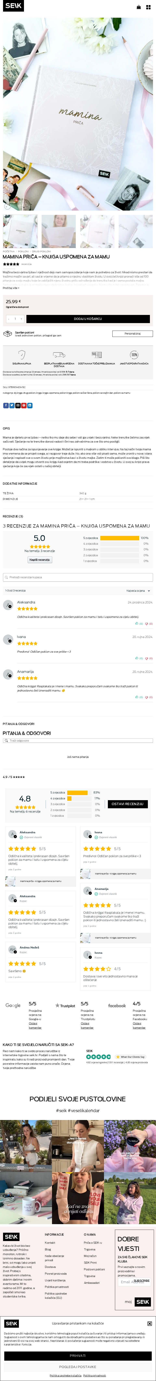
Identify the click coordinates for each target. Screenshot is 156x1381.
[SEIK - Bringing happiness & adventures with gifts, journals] (23, 7)
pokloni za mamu (122, 393)
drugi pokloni (41, 251)
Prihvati (78, 1355)
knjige (39, 393)
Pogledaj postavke (78, 1367)
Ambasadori (92, 1283)
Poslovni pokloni (94, 1269)
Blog (48, 1249)
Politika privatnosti (94, 1375)
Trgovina (89, 1249)
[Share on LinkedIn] (30, 406)
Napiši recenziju (40, 559)
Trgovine (89, 1276)
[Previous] (11, 114)
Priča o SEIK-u (93, 1242)
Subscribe (142, 1281)
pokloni (23, 251)
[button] (150, 1324)
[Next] (144, 114)
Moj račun (90, 1256)
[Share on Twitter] (12, 406)
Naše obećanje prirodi (54, 1258)
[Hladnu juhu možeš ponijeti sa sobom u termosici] (130, 1146)
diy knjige (18, 393)
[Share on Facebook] (6, 406)
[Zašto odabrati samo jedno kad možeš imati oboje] (78, 1198)
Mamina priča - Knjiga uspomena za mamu (41, 881)
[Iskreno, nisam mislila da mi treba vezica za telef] (26, 1146)
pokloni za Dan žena (82, 393)
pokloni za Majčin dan (103, 393)
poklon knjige (66, 393)
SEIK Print (90, 1262)
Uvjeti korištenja (55, 1280)
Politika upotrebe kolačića (65, 1375)
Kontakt (50, 1242)
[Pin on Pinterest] (24, 406)
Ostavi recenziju (128, 804)
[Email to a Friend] (18, 406)
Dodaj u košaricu (88, 319)
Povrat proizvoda (56, 1273)
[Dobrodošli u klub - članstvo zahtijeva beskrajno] (26, 1198)
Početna (9, 251)
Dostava (50, 1267)
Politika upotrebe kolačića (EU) (56, 1295)
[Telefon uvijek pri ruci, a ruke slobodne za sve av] (130, 1198)
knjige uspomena (51, 393)
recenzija (27, 264)
